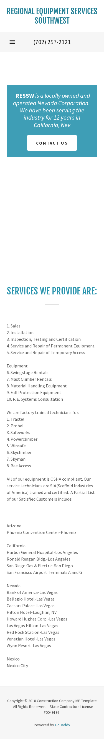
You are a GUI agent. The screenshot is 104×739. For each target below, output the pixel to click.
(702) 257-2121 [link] (52, 42)
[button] (12, 41)
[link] (52, 16)
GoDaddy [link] (62, 724)
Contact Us (52, 143)
